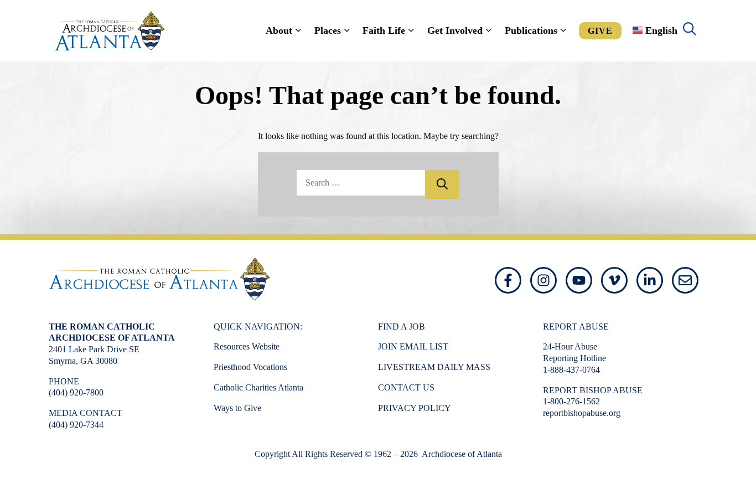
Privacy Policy (414, 408)
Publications (531, 30)
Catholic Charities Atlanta (258, 387)
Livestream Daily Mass (434, 367)
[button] (689, 30)
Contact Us (406, 387)
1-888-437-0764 (571, 369)
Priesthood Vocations (250, 367)
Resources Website (246, 346)
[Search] (442, 184)
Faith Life (384, 30)
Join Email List (413, 346)
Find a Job (401, 326)
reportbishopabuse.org (581, 413)
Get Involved (455, 30)
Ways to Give (237, 408)
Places (327, 30)
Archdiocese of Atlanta (461, 454)
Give (600, 30)
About (279, 30)
